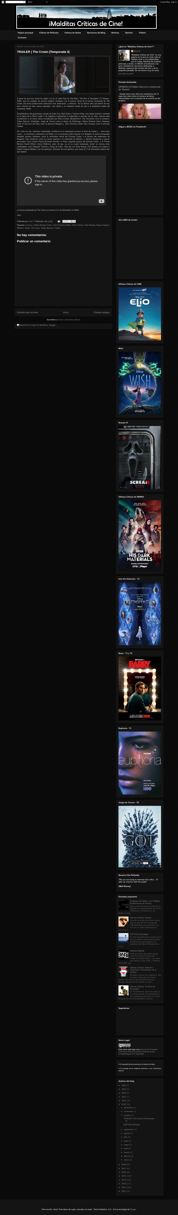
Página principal (25, 33)
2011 (124, 1191)
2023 (124, 1093)
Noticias (115, 33)
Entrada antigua (102, 312)
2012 (124, 1187)
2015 (124, 1176)
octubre (127, 1115)
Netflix (68, 225)
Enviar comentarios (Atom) (69, 320)
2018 (124, 1164)
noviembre (129, 1111)
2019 (124, 1104)
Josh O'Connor (59, 225)
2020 (124, 1100)
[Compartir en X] (69, 221)
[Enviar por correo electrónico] (63, 221)
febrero (127, 1156)
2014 (124, 1180)
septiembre (129, 1129)
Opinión (129, 33)
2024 (124, 1089)
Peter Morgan (89, 225)
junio (126, 1141)
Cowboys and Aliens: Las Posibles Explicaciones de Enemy (145, 902)
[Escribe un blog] (66, 221)
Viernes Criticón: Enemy (140, 918)
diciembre (128, 1108)
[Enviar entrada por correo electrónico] (59, 221)
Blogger (133, 1209)
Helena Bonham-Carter (43, 225)
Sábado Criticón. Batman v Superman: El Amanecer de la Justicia (143, 969)
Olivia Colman (77, 225)
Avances (29, 225)
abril (126, 1148)
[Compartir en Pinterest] (74, 221)
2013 (124, 1183)
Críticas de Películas (49, 33)
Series (27, 228)
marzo (127, 1152)
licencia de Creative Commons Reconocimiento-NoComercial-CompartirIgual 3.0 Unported (137, 1051)
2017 (124, 1168)
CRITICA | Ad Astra (131, 1124)
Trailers (142, 33)
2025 (124, 1085)
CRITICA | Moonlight (139, 934)
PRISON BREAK (137, 951)
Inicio (66, 312)
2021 (124, 1097)
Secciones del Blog (96, 33)
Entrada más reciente (27, 312)
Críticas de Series (73, 33)
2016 (124, 1172)
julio (126, 1137)
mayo (126, 1145)
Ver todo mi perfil (125, 73)
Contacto (22, 37)
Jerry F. (32, 221)
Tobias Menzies (47, 228)
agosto (127, 1133)
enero (127, 1160)
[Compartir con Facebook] (71, 221)
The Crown (35, 228)
